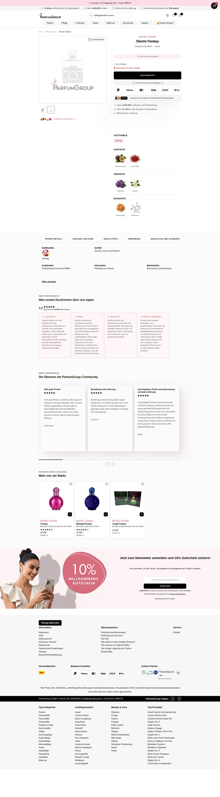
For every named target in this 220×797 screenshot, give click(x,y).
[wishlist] (173, 15)
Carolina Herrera (82, 744)
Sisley (114, 751)
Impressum (44, 632)
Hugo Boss (80, 722)
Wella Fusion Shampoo (158, 754)
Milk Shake (116, 738)
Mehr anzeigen (49, 282)
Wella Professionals (120, 735)
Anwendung (134, 239)
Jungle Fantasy (119, 524)
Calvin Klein (80, 725)
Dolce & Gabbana (83, 719)
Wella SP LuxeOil (156, 757)
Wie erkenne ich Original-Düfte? (115, 645)
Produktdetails (53, 239)
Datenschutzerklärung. (178, 594)
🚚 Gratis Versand (165, 23)
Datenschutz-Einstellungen (51, 648)
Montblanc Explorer (156, 744)
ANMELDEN (165, 586)
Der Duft (105, 639)
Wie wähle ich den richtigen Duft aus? (118, 642)
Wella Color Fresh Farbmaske (161, 738)
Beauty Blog (106, 652)
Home (41, 32)
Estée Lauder (117, 725)
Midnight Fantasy (84, 524)
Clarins (114, 719)
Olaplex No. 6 (154, 760)
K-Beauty (80, 23)
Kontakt (176, 632)
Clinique (115, 722)
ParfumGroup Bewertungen (113, 632)
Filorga (114, 715)
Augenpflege (44, 738)
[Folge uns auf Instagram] (179, 699)
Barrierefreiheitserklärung (50, 655)
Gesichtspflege (45, 735)
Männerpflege (45, 744)
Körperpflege (44, 741)
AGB (41, 635)
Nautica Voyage (155, 728)
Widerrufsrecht (45, 639)
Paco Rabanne (82, 738)
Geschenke (128, 23)
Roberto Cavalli (82, 757)
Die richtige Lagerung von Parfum (116, 648)
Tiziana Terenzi (82, 715)
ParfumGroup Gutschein (112, 635)
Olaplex (114, 731)
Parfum (50, 23)
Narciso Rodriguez (83, 747)
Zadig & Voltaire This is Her (160, 731)
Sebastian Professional (121, 744)
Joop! (77, 741)
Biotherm (115, 728)
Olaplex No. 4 (154, 735)
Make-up (111, 23)
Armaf (77, 712)
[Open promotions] (214, 6)
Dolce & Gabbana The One (160, 741)
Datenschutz (44, 645)
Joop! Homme (154, 725)
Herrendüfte (44, 719)
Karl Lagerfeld (81, 754)
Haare (95, 23)
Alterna (114, 741)
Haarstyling (44, 754)
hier (121, 692)
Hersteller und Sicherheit (165, 239)
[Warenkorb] (179, 15)
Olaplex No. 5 (154, 751)
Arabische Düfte (46, 725)
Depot (114, 747)
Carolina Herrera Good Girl (160, 719)
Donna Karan (81, 731)
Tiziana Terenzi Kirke (157, 715)
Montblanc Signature (157, 747)
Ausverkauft (147, 75)
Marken (145, 23)
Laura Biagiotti (81, 763)
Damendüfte (44, 715)
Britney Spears (51, 32)
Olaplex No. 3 (154, 722)
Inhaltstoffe (111, 239)
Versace (78, 735)
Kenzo (78, 751)
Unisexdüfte (44, 722)
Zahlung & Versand (47, 642)
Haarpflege (44, 751)
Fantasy (44, 524)
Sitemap (42, 652)
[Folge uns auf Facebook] (172, 699)
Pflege (64, 23)
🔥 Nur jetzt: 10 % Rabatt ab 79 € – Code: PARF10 (110, 3)
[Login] (167, 15)
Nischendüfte (45, 728)
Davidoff (78, 728)
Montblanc (79, 760)
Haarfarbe (43, 757)
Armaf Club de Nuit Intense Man (162, 712)
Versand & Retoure (83, 239)
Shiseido (115, 712)
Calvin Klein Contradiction (159, 763)
